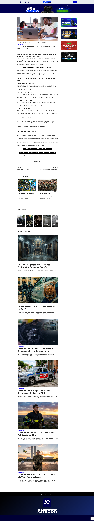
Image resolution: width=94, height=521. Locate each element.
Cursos (75, 2)
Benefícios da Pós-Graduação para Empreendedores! (34, 126)
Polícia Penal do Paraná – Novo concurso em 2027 (36, 308)
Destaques (64, 5)
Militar (43, 5)
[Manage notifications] (91, 519)
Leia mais (20, 357)
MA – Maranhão (19, 155)
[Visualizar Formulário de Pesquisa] (67, 5)
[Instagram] (28, 2)
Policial (31, 5)
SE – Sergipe (26, 155)
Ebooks (58, 5)
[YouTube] (18, 2)
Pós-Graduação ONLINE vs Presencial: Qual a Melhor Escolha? (36, 128)
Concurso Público (20, 44)
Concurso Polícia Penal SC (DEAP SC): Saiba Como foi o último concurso (35, 350)
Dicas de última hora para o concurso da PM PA (49, 168)
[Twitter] (44, 494)
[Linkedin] (23, 2)
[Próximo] (55, 191)
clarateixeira (37, 161)
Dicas (54, 5)
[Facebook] (20, 2)
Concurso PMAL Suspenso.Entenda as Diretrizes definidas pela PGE (35, 392)
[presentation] (27, 185)
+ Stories (56, 214)
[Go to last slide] (19, 191)
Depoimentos (48, 5)
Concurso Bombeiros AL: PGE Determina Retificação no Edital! (36, 433)
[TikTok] (25, 2)
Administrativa (37, 5)
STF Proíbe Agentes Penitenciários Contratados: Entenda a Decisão (34, 266)
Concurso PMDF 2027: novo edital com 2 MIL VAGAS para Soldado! (36, 475)
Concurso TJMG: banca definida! (23, 168)
